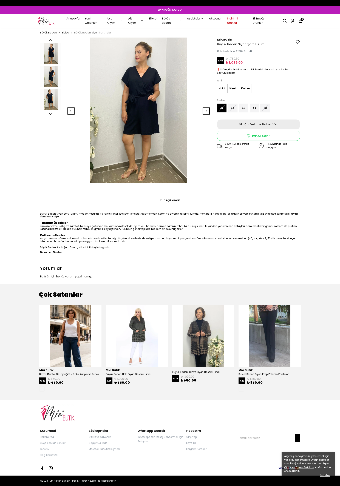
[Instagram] (51, 468)
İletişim (44, 449)
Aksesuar (215, 18)
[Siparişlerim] (292, 21)
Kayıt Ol (191, 443)
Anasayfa (73, 18)
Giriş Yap (191, 437)
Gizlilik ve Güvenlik (100, 437)
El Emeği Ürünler (258, 20)
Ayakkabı (193, 18)
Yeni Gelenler (91, 20)
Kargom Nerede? (196, 449)
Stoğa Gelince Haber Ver (258, 124)
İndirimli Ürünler (232, 20)
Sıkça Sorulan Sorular (53, 443)
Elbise (153, 18)
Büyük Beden (166, 20)
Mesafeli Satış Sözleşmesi (104, 449)
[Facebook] (42, 468)
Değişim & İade (98, 443)
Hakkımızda (47, 437)
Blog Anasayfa (49, 455)
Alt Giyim (132, 20)
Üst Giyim (111, 20)
